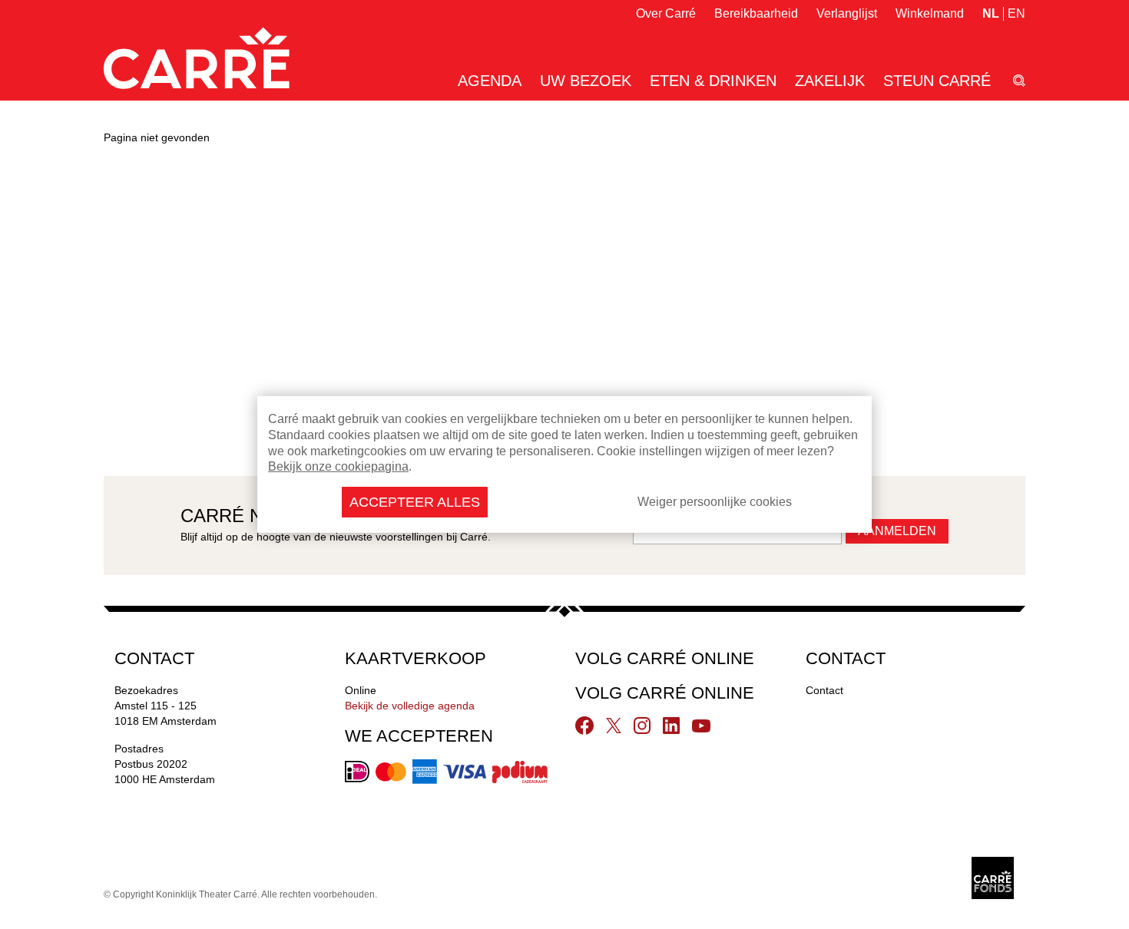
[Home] (197, 58)
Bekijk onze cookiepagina (338, 466)
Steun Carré (937, 80)
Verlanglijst (846, 13)
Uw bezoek (585, 80)
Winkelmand (930, 13)
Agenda (489, 80)
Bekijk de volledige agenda (410, 705)
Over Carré (666, 13)
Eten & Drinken (713, 80)
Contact (824, 690)
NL (990, 13)
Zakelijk (830, 80)
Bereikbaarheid (756, 13)
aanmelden (897, 530)
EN (1016, 13)
